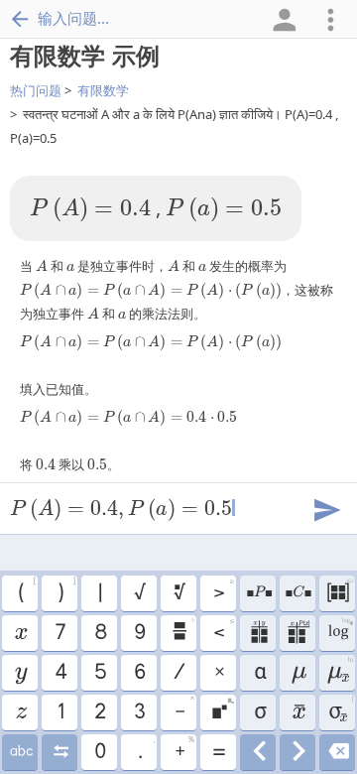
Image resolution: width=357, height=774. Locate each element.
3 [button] (139, 712)
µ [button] (298, 673)
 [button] (258, 752)
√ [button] (139, 593)
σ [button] (258, 712)
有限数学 (103, 90)
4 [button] (60, 673)
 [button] (20, 752)
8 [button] (99, 633)
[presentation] (90, 209)
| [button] (99, 593)
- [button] (184, 709)
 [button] (178, 593)
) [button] (66, 590)
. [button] (146, 749)
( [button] (27, 590)
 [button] (258, 633)
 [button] (298, 752)
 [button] (20, 712)
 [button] (222, 709)
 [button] (337, 752)
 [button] (20, 633)
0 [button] (99, 752)
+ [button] (184, 749)
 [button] (298, 712)
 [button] (182, 630)
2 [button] (99, 712)
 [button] (258, 593)
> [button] (223, 590)
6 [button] (139, 673)
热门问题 (35, 90)
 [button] (339, 590)
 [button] (20, 673)
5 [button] (99, 673)
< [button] (223, 630)
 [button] (339, 630)
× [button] (218, 673)
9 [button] (139, 633)
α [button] (258, 673)
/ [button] (178, 673)
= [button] (218, 752)
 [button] (339, 670)
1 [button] (60, 712)
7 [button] (59, 633)
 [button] (297, 593)
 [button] (340, 709)
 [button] (60, 752)
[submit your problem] (326, 508)
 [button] (297, 633)
